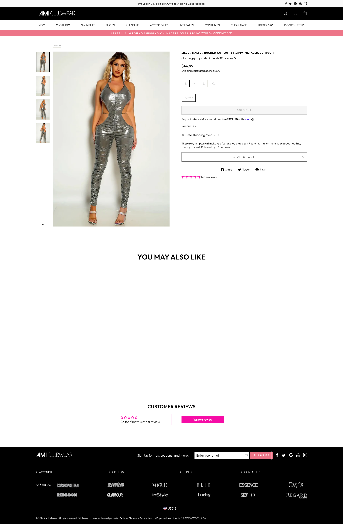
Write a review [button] (202, 419)
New (41, 25)
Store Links (183, 472)
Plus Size (132, 25)
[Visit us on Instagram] (305, 3)
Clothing (63, 25)
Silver (189, 98)
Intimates (187, 25)
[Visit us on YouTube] (300, 3)
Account (46, 472)
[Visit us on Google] (295, 3)
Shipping (187, 70)
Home (57, 45)
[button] (191, 177)
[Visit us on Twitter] (290, 4)
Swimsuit (88, 25)
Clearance (239, 25)
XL (213, 84)
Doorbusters (294, 25)
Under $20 (265, 25)
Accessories (159, 25)
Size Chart (244, 157)
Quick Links (115, 472)
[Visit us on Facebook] (286, 3)
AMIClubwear (50, 518)
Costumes (212, 25)
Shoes (110, 25)
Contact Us (252, 472)
